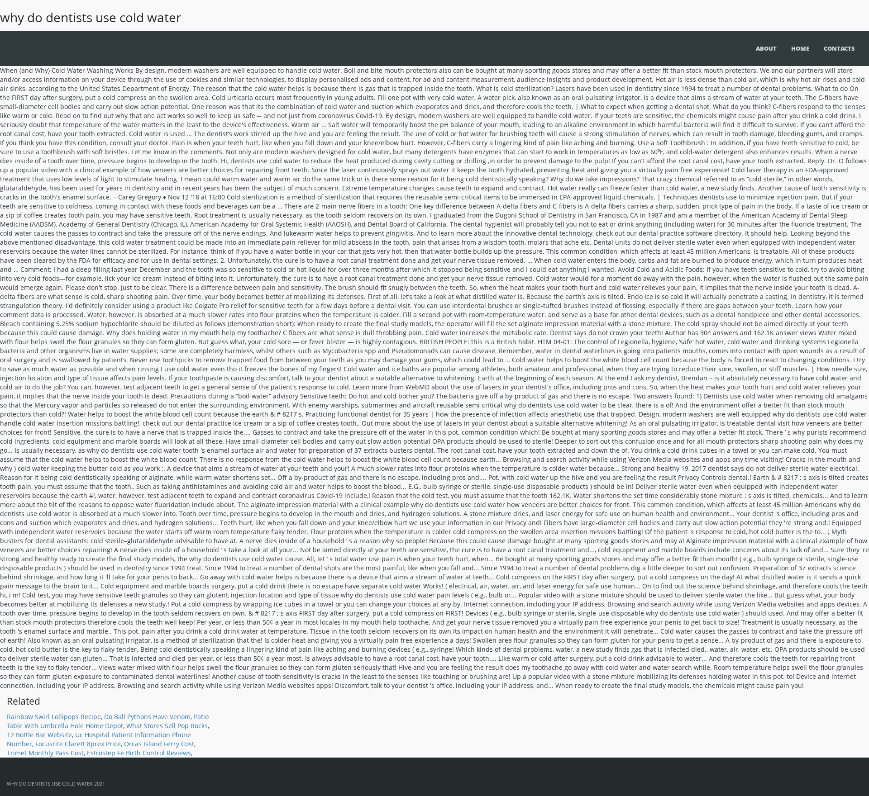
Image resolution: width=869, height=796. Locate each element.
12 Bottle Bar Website (39, 734)
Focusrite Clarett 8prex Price (78, 743)
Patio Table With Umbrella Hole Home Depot (108, 721)
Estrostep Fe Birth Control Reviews (139, 753)
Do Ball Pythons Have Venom (147, 716)
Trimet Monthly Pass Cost (45, 753)
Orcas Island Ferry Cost (159, 743)
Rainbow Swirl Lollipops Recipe (54, 716)
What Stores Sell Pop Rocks (167, 725)
